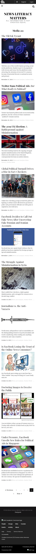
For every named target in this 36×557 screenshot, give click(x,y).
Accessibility (5, 534)
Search (32, 6)
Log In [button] (31, 2)
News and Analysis (19, 79)
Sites (16, 524)
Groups (10, 524)
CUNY (10, 550)
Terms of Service (18, 531)
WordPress (10, 547)
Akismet (32, 547)
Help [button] (17, 2)
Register (23, 2)
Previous (10, 490)
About (17, 527)
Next (18, 494)
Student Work (29, 79)
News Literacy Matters (18, 16)
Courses (23, 524)
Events (4, 527)
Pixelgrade (18, 512)
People (4, 524)
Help (3, 531)
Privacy (9, 531)
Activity (10, 527)
